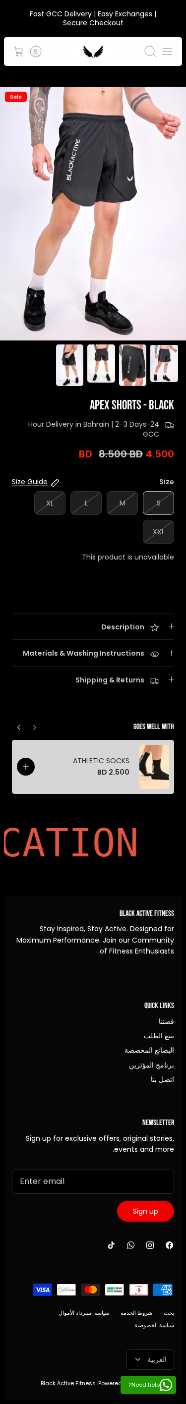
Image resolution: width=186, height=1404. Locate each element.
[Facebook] (169, 1245)
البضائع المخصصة (149, 1050)
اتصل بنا (162, 1079)
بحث (169, 1313)
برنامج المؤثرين (151, 1065)
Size (166, 482)
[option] (93, 213)
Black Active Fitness (68, 1383)
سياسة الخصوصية (154, 1325)
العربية (157, 1359)
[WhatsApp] (130, 1245)
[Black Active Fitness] (93, 51)
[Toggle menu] (167, 51)
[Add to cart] (26, 767)
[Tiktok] (111, 1245)
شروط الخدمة (136, 1313)
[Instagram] (150, 1245)
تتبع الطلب (159, 1036)
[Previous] (19, 725)
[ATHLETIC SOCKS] (154, 767)
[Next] (35, 725)
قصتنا (166, 1021)
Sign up (145, 1211)
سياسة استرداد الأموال (84, 1313)
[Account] (41, 51)
